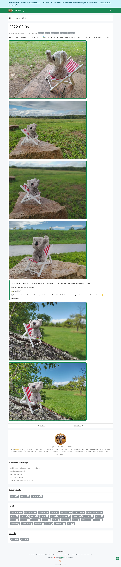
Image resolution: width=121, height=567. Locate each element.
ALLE (70, 524)
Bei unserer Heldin (16, 477)
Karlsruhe (14, 524)
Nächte (54, 512)
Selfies (42, 33)
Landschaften (55, 33)
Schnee (88, 516)
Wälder (43, 516)
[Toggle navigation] (111, 10)
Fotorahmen (15, 512)
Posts (17, 18)
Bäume (47, 33)
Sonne (76, 520)
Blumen (24, 516)
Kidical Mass (27, 524)
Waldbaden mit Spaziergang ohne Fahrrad (25, 468)
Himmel (36, 520)
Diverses (25, 496)
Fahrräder (43, 512)
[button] (117, 558)
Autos (49, 524)
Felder (56, 520)
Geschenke (65, 516)
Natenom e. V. (35, 3)
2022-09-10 (77, 426)
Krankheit (24, 520)
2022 (24, 539)
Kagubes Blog (18, 10)
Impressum (57, 564)
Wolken (46, 520)
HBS (68, 557)
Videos (98, 520)
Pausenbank (71, 33)
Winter (13, 520)
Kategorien (15, 489)
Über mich (61, 454)
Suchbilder (36, 496)
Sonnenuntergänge (93, 512)
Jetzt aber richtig (16, 474)
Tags (11, 505)
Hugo (61, 557)
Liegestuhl (63, 33)
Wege (34, 516)
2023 (14, 539)
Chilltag (42, 426)
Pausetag (66, 520)
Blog (10, 18)
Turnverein (77, 516)
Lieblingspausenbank (17, 471)
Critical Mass (87, 520)
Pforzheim (39, 524)
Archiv (12, 533)
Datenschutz (63, 564)
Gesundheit (59, 524)
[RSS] (60, 561)
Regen (54, 516)
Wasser (99, 516)
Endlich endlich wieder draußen (21, 480)
